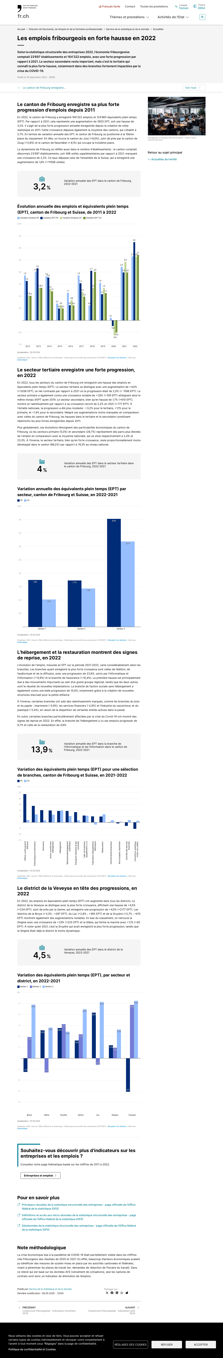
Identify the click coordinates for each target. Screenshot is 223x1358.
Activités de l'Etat (171, 17)
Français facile (111, 6)
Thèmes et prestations (127, 17)
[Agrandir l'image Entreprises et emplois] (177, 116)
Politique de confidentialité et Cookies (32, 1349)
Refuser (167, 1344)
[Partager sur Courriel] (126, 1292)
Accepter (201, 1344)
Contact (130, 6)
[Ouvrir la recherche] (202, 17)
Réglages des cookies (131, 1344)
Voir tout (190, 87)
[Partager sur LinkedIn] (117, 1292)
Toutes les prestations (154, 6)
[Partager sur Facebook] (112, 1292)
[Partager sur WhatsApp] (121, 1292)
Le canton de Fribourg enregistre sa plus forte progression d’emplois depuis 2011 (44, 87)
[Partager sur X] (107, 1292)
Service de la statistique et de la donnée (50, 1289)
